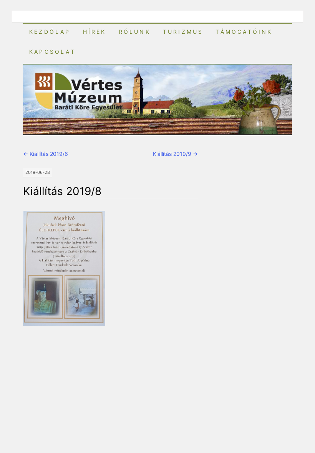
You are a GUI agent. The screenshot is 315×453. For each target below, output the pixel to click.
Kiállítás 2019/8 (62, 191)
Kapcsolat (52, 51)
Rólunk (135, 31)
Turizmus (183, 31)
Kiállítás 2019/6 (45, 153)
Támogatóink (244, 31)
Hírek (94, 31)
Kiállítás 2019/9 (175, 153)
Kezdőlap (50, 31)
